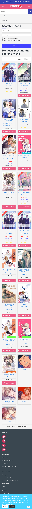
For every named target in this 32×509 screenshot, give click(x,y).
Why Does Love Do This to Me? (9, 270)
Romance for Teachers (9, 192)
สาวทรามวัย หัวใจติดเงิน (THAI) (24, 340)
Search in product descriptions (13, 40)
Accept (5, 507)
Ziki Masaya (8, 86)
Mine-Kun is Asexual (24, 119)
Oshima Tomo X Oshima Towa (7, 124)
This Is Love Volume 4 (24, 83)
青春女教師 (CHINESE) (9, 374)
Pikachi (9, 195)
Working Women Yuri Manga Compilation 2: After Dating (9, 306)
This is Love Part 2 (9, 231)
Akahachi (24, 369)
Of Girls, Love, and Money (24, 155)
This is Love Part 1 (9, 83)
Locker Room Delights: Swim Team (8, 120)
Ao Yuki (9, 421)
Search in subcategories (11, 38)
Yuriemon (24, 274)
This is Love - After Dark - (24, 192)
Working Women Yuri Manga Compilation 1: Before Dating (24, 271)
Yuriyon (24, 304)
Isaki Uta (24, 122)
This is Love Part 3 (24, 231)
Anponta (24, 401)
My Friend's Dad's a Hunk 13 (9, 156)
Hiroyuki (24, 158)
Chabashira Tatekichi (9, 159)
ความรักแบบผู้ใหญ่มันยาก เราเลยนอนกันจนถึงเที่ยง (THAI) (9, 341)
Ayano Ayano (9, 273)
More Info (12, 506)
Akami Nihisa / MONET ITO (8, 402)
